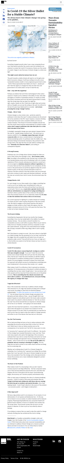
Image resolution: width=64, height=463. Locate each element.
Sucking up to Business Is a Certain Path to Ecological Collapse (54, 32)
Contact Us (20, 450)
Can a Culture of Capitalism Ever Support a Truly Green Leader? (53, 45)
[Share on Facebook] (4, 19)
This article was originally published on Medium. (20, 57)
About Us (19, 452)
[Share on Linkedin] (4, 15)
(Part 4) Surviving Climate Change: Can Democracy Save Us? (55, 107)
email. (31, 427)
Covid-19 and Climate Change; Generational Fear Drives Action (54, 95)
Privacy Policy (5, 458)
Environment (11, 8)
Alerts (34, 444)
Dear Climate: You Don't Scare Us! (54, 56)
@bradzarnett (11, 427)
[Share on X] (4, 12)
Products (35, 442)
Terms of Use (14, 458)
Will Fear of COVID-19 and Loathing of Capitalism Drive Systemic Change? (54, 82)
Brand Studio (36, 445)
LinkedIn (18, 427)
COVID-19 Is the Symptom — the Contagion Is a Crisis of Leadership (55, 68)
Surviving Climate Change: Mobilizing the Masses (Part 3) (54, 118)
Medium (23, 427)
